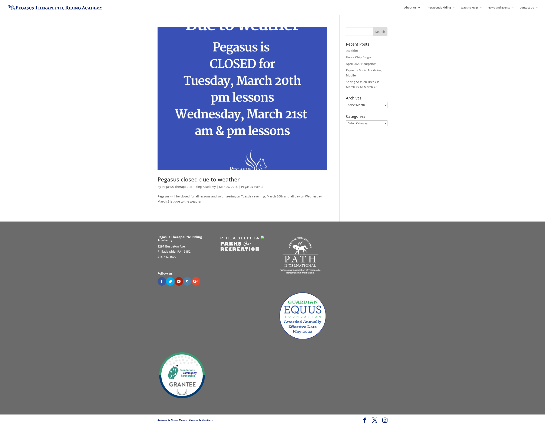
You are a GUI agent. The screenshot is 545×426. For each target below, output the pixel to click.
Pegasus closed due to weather (199, 179)
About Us (410, 7)
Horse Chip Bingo (358, 57)
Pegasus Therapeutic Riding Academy (189, 187)
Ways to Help (469, 7)
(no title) (352, 51)
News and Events (499, 7)
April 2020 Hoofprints (361, 64)
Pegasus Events (252, 187)
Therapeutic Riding (438, 7)
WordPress (207, 420)
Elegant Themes (179, 420)
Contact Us (527, 7)
